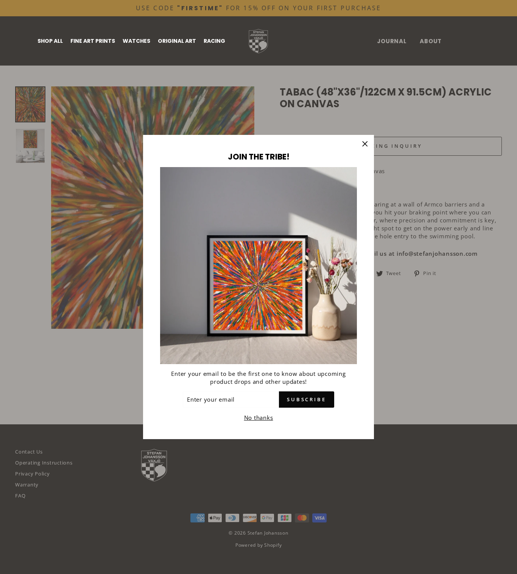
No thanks (258, 417)
